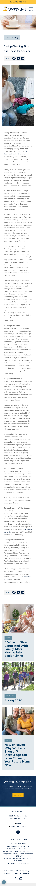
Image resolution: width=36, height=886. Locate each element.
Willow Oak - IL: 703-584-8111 (18, 849)
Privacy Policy (24, 871)
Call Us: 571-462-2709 (18, 2)
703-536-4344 (22, 826)
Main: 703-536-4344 (18, 844)
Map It (19, 824)
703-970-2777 (18, 856)
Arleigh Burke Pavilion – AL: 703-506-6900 (18, 851)
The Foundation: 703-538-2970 (18, 863)
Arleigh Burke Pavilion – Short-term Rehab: (18, 854)
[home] (14, 9)
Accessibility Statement (21, 873)
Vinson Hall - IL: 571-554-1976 (18, 846)
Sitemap (7, 873)
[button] (31, 9)
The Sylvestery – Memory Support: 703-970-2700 (18, 860)
